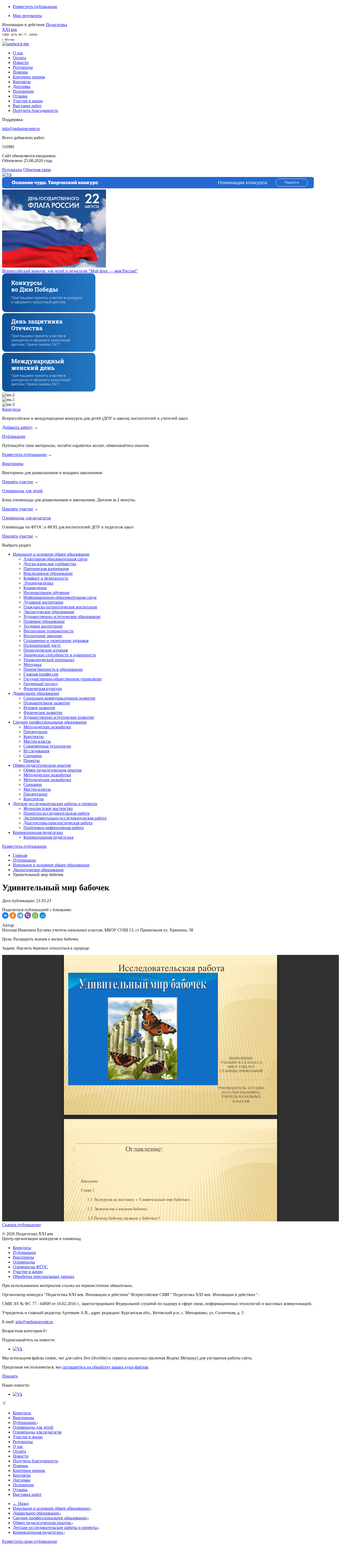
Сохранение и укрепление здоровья (55, 640)
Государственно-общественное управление (62, 679)
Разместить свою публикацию (29, 1541)
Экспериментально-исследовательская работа (65, 818)
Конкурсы (11, 409)
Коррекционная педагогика (38, 832)
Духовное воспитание (43, 602)
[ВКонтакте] (5, 915)
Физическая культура (42, 688)
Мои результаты (27, 15)
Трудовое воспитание (43, 626)
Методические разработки (47, 727)
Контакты (22, 81)
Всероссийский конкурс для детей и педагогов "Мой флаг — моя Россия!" (70, 271)
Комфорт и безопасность (45, 578)
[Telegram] (20, 915)
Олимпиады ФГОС (30, 1267)
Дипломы (21, 86)
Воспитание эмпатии (42, 635)
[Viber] (28, 915)
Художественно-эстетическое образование (61, 616)
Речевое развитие (39, 707)
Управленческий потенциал (48, 659)
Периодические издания (45, 650)
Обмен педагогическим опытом (42, 765)
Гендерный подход (40, 683)
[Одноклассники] (13, 915)
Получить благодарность (35, 110)
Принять (10, 1376)
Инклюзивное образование (48, 573)
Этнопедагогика (38, 583)
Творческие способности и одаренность (59, 655)
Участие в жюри (28, 101)
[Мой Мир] (42, 915)
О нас (18, 53)
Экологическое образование (48, 611)
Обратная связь (37, 169)
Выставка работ (27, 105)
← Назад (21, 1503)
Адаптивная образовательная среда (55, 559)
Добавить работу (17, 427)
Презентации (35, 731)
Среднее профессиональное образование (50, 722)
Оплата (19, 57)
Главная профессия (40, 674)
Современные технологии (47, 746)
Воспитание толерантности (48, 631)
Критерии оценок (29, 77)
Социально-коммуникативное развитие (59, 698)
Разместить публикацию (35, 6)
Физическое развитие (42, 712)
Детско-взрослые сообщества (49, 564)
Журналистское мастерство (48, 808)
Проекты (31, 760)
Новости (21, 62)
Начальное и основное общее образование (51, 554)
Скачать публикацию (21, 1224)
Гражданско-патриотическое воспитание (60, 607)
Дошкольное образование (36, 693)
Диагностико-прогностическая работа (57, 823)
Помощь (20, 72)
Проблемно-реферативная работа (53, 827)
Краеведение (35, 588)
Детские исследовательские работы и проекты (55, 803)
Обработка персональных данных (43, 1276)
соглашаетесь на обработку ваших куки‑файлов (105, 1367)
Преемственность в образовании (53, 669)
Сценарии (32, 755)
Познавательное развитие (46, 703)
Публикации (13, 436)
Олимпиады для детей (22, 491)
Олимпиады (24, 1262)
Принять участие (17, 481)
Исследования (36, 751)
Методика (32, 664)
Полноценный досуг (42, 645)
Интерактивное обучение (46, 592)
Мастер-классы (37, 741)
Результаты (23, 67)
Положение (23, 91)
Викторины (12, 463)
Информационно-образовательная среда (59, 597)
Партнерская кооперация (46, 568)
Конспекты (33, 736)
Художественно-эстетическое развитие (58, 717)
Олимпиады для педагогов (26, 518)
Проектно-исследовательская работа (56, 813)
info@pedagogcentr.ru (21, 128)
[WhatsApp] (35, 915)
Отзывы (20, 96)
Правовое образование (44, 621)
